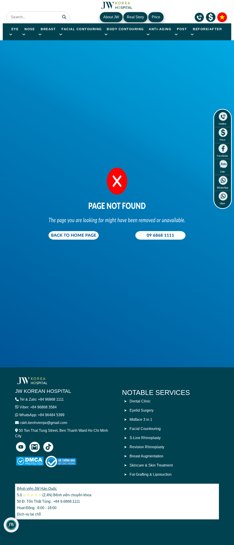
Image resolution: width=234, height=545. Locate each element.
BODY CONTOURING (125, 29)
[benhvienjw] (222, 17)
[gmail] (34, 447)
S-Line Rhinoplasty (145, 438)
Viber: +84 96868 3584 (38, 407)
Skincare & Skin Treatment (151, 465)
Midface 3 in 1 (141, 419)
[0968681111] (199, 17)
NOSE (29, 29)
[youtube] (21, 447)
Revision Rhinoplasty (147, 447)
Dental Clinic (140, 401)
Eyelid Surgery (142, 410)
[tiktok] (48, 447)
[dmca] (30, 461)
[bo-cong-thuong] (66, 461)
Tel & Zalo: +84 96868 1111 (42, 399)
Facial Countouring (145, 429)
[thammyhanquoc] (117, 5)
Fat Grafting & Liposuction (151, 474)
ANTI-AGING (160, 29)
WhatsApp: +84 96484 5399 (41, 415)
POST (182, 29)
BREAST (48, 29)
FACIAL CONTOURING (81, 29)
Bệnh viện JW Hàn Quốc (37, 489)
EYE (15, 29)
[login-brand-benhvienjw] (32, 380)
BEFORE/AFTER (207, 29)
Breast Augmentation (146, 456)
